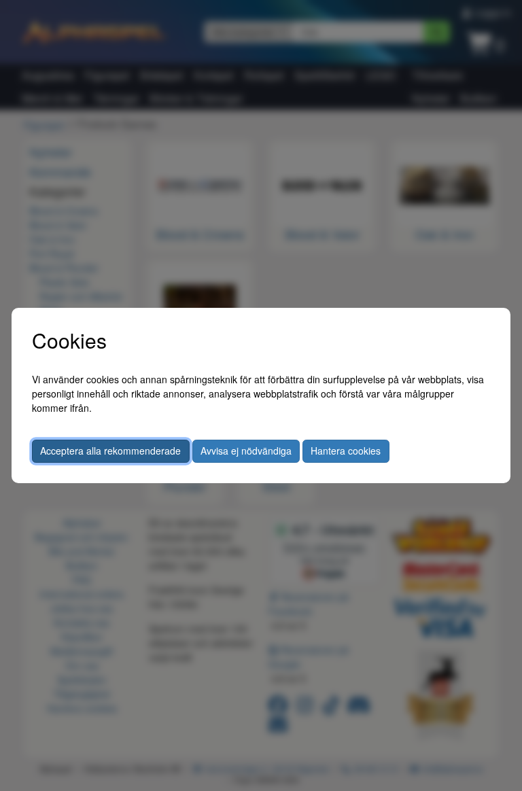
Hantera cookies (346, 450)
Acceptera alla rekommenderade (110, 450)
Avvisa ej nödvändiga (246, 450)
